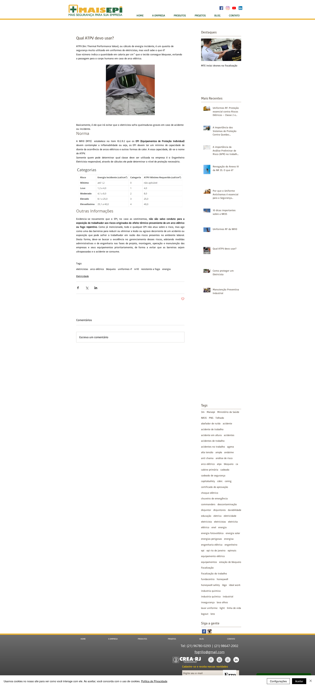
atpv (219, 463)
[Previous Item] (207, 50)
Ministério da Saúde (228, 411)
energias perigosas (211, 538)
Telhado (219, 417)
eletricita (233, 521)
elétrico (205, 527)
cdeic (220, 481)
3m (203, 411)
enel (213, 527)
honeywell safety (210, 584)
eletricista (206, 521)
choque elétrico (209, 492)
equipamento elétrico (213, 556)
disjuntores (219, 509)
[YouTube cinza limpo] (228, 660)
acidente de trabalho (212, 429)
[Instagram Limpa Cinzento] (219, 660)
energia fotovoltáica (212, 533)
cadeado (224, 469)
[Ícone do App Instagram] (209, 631)
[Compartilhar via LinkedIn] (96, 287)
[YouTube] (234, 8)
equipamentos (209, 561)
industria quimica (211, 590)
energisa (229, 538)
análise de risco (224, 458)
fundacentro (208, 579)
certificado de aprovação (214, 486)
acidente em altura (211, 435)
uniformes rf (125, 268)
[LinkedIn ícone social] (240, 8)
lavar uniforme (209, 607)
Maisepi (211, 411)
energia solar (233, 533)
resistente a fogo (150, 268)
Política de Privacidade (154, 681)
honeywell (222, 579)
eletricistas (82, 268)
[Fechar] (310, 681)
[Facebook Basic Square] (204, 631)
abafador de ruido (211, 423)
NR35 (204, 417)
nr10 (136, 268)
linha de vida (234, 607)
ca (237, 463)
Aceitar (299, 681)
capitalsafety (208, 481)
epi (202, 550)
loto (213, 613)
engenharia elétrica (211, 544)
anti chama (207, 458)
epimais (232, 550)
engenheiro (231, 544)
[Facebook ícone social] (221, 8)
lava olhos (222, 602)
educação (206, 515)
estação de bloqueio (230, 561)
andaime (229, 452)
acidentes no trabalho (213, 446)
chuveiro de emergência (214, 498)
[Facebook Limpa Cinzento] (211, 660)
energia (166, 268)
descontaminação (227, 504)
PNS (211, 417)
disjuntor (206, 509)
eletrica (217, 515)
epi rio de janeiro (216, 550)
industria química (211, 596)
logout (204, 613)
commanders (208, 504)
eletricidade (230, 515)
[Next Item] (235, 50)
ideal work (234, 584)
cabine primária (209, 469)
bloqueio (111, 268)
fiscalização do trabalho (214, 573)
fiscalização (207, 567)
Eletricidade (82, 276)
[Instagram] (228, 8)
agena (230, 446)
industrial (228, 596)
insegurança (208, 602)
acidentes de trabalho (213, 440)
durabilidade (234, 509)
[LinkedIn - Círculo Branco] (236, 660)
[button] (181, 15)
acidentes (229, 435)
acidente (227, 423)
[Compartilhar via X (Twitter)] (87, 287)
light (222, 607)
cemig (228, 481)
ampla (218, 452)
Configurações (278, 681)
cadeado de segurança (213, 475)
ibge (224, 584)
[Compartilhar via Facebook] (78, 287)
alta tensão (207, 452)
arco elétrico (97, 268)
